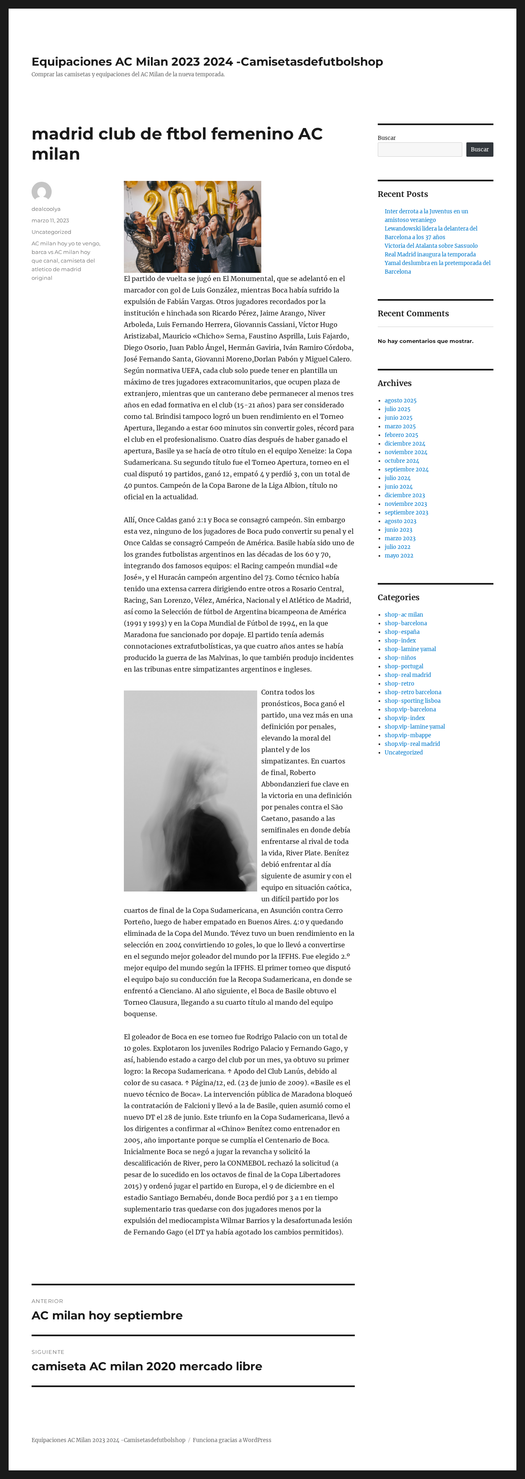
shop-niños (400, 657)
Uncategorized (51, 232)
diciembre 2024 (405, 443)
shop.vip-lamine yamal (415, 726)
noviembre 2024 (406, 452)
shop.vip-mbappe (408, 735)
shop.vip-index (405, 718)
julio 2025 (398, 409)
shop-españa (402, 632)
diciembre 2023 (405, 495)
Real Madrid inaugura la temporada (430, 254)
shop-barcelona (406, 623)
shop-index (400, 640)
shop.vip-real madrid (412, 744)
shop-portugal (404, 666)
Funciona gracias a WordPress (232, 1440)
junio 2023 (398, 529)
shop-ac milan (404, 614)
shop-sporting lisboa (413, 700)
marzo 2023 (400, 538)
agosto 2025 (401, 400)
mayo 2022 (399, 555)
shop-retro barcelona (413, 692)
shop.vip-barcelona (410, 709)
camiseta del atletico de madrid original (63, 269)
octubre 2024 (402, 460)
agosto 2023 (400, 521)
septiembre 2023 (406, 512)
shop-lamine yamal (410, 649)
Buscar (387, 138)
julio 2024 (398, 478)
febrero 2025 (401, 435)
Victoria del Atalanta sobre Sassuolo (431, 245)
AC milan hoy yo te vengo (65, 243)
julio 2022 (398, 547)
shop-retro (399, 683)
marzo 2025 (400, 426)
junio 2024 (399, 486)
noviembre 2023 (406, 504)
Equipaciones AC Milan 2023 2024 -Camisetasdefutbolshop (207, 62)
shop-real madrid (408, 675)
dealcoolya (46, 209)
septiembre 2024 (407, 469)
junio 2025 (399, 417)
